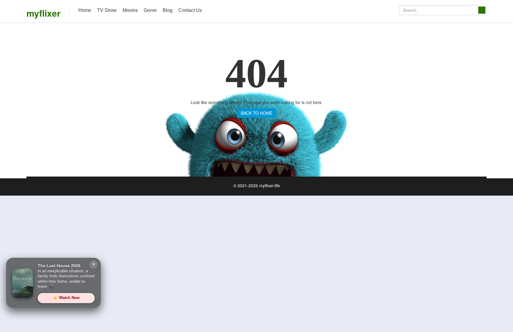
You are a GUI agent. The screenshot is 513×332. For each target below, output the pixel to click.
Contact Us (190, 10)
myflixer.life (269, 185)
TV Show (107, 10)
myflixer (43, 13)
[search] (481, 10)
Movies (130, 10)
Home (84, 10)
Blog (167, 10)
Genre (150, 10)
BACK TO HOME (256, 113)
